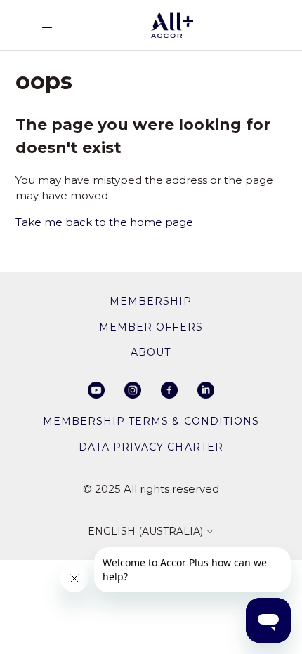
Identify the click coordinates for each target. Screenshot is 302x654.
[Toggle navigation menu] (47, 25)
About (151, 352)
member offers (150, 327)
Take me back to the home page (104, 222)
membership (151, 301)
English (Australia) (147, 532)
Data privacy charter (151, 447)
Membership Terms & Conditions (150, 421)
